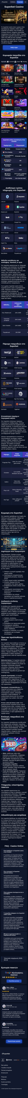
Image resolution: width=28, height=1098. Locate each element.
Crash (18, 61)
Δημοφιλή (3, 61)
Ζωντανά (11, 61)
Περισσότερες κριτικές (14, 1041)
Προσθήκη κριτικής (14, 981)
